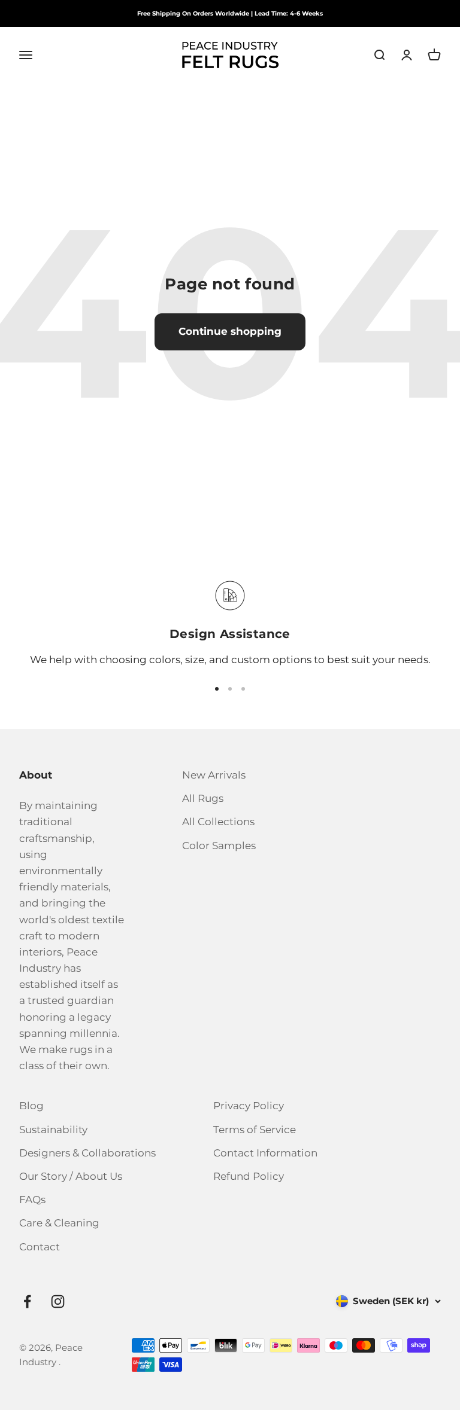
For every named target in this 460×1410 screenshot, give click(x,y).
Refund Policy (248, 1176)
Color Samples (219, 846)
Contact (39, 1247)
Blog (31, 1106)
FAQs (32, 1199)
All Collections (218, 822)
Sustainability (53, 1130)
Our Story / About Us (70, 1176)
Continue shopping (230, 331)
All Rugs (202, 798)
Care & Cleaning (59, 1223)
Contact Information (265, 1153)
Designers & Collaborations (87, 1153)
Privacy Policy (248, 1106)
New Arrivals (214, 775)
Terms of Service (254, 1130)
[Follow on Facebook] (27, 1301)
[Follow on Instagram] (58, 1301)
